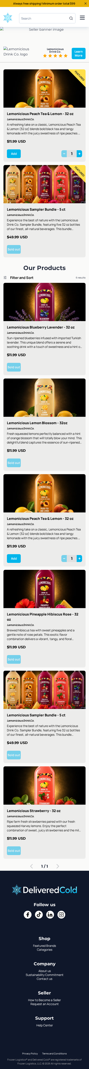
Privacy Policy (30, 1053)
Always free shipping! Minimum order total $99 (44, 3)
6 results (81, 277)
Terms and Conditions (54, 1053)
